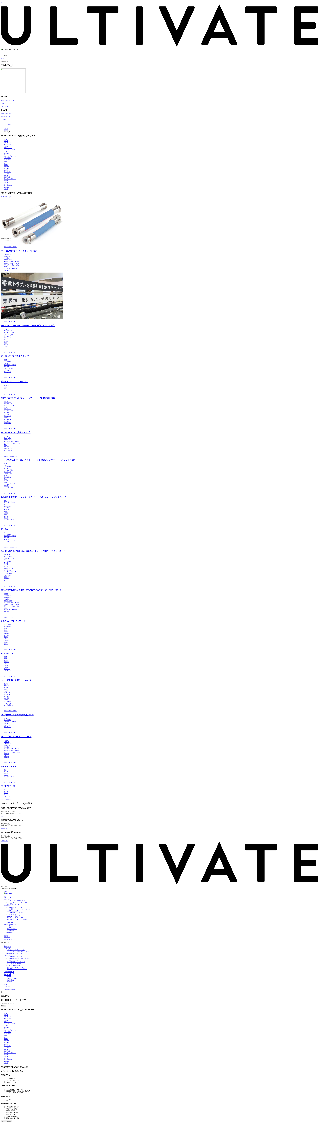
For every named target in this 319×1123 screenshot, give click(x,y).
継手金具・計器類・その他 (15, 918)
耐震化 (6, 170)
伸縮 (5, 161)
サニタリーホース (9, 146)
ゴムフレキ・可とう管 (14, 914)
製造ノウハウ (8, 148)
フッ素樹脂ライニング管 (14, 907)
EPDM (6, 184)
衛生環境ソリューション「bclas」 (17, 919)
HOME (6, 129)
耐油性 (6, 189)
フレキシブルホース (10, 156)
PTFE (5, 139)
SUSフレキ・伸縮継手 (13, 916)
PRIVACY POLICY (9, 939)
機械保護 (6, 166)
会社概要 (10, 927)
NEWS (2, 2)
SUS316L (6, 153)
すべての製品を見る (7, 196)
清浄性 (6, 141)
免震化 (6, 165)
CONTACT (7, 937)
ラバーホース (8, 185)
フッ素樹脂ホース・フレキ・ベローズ (18, 909)
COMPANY (7, 925)
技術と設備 (10, 930)
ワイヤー (6, 173)
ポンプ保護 (7, 158)
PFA (5, 154)
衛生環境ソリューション (14, 904)
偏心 (5, 163)
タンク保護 (7, 159)
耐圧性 (6, 175)
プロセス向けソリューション (16, 900)
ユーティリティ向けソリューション (18, 902)
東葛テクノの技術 (9, 149)
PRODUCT (7, 905)
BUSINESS (7, 899)
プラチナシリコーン (10, 179)
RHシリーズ (7, 144)
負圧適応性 (7, 177)
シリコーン (7, 172)
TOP (5, 896)
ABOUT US (7, 897)
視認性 (6, 182)
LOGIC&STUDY (9, 922)
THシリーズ (7, 142)
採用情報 (10, 932)
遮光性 (6, 180)
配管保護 (6, 168)
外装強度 (6, 187)
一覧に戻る (7, 124)
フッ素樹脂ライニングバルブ (16, 912)
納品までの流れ (12, 929)
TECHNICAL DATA (10, 924)
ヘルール (6, 151)
